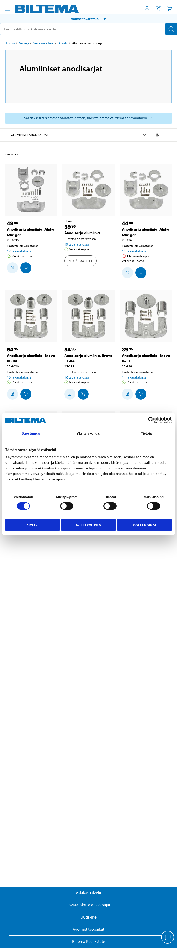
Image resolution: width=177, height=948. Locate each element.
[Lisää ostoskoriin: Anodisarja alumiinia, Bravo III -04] (25, 394)
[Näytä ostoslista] (158, 8)
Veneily (24, 43)
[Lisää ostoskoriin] (12, 267)
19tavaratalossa (76, 244)
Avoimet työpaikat (88, 929)
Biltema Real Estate (88, 941)
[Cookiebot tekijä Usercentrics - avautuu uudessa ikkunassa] (151, 420)
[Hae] (171, 29)
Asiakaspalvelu (88, 892)
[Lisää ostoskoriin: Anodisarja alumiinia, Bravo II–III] (140, 394)
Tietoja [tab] (146, 433)
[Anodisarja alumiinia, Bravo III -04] (31, 316)
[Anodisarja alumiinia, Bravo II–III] (146, 316)
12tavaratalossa (134, 251)
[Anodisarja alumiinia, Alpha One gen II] (31, 190)
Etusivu (10, 43)
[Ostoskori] (169, 8)
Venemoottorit (43, 43)
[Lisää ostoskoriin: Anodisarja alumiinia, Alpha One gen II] (25, 267)
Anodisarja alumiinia (82, 232)
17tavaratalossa (19, 251)
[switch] (66, 506)
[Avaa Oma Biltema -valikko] (147, 8)
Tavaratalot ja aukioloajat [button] (88, 904)
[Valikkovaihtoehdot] (7, 9)
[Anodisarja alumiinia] (88, 190)
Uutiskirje (88, 917)
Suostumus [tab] (30, 433)
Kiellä (32, 525)
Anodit (63, 43)
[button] (88, 18)
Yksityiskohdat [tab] (88, 433)
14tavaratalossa (134, 377)
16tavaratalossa (19, 377)
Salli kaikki (144, 525)
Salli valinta (88, 525)
